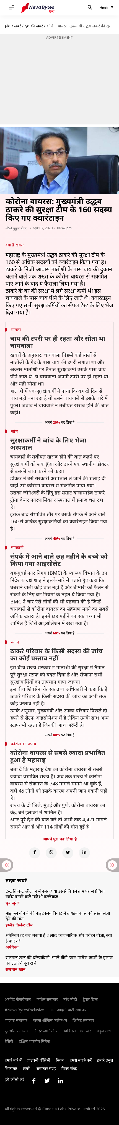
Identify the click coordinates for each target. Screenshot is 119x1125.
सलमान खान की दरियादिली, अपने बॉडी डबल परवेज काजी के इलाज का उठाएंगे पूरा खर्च (59, 960)
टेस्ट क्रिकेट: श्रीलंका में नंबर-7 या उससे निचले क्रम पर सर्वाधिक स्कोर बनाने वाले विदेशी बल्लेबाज (55, 894)
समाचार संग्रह (46, 1068)
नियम (60, 1060)
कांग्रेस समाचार (47, 999)
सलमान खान (15, 969)
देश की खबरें (34, 25)
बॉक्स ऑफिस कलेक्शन (50, 1020)
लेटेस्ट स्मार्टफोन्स (46, 1030)
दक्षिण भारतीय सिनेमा (34, 1041)
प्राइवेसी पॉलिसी (38, 1060)
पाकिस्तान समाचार (77, 1030)
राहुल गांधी (104, 1030)
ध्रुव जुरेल (13, 902)
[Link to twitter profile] (47, 1081)
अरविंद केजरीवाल (18, 999)
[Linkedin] (84, 852)
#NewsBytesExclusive (24, 1009)
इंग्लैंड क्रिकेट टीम (19, 925)
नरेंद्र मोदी (70, 999)
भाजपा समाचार (16, 1020)
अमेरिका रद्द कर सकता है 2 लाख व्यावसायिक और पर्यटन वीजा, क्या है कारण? (59, 938)
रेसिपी (9, 1041)
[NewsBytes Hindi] (38, 7)
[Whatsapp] (51, 852)
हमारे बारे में (13, 1060)
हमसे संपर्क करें (81, 1060)
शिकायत (11, 1068)
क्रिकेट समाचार (83, 1020)
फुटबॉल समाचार (16, 1030)
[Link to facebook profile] (33, 1081)
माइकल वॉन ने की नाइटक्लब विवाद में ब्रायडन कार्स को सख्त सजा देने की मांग (58, 916)
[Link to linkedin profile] (60, 1081)
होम (8, 25)
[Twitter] (67, 852)
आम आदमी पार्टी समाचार (68, 1009)
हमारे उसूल (105, 1060)
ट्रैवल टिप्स (90, 999)
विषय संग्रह (69, 1068)
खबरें (17, 25)
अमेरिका (12, 947)
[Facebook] (34, 852)
